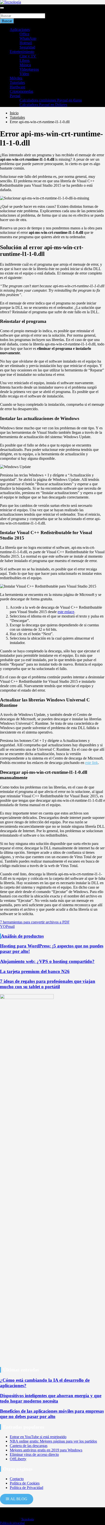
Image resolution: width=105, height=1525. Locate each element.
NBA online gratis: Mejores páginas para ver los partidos (53, 1441)
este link (91, 763)
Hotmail (26, 43)
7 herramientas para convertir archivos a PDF (35, 922)
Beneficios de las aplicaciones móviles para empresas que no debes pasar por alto (52, 1413)
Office (24, 34)
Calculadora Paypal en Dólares (43, 105)
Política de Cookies (25, 1483)
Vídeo (24, 74)
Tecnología (27, 1519)
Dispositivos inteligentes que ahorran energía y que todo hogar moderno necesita (50, 1398)
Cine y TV (28, 56)
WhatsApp (28, 38)
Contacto (17, 1479)
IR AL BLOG (16, 1499)
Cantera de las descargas (28, 1446)
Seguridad (27, 47)
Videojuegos (29, 69)
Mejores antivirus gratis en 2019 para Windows (46, 1450)
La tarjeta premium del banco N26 (35, 971)
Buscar (5, 11)
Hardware (17, 87)
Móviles (16, 78)
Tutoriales (17, 82)
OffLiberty (18, 1459)
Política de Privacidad (26, 1488)
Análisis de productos (22, 936)
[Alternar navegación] (2, 8)
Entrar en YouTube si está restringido (38, 1437)
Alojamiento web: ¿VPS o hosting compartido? (47, 961)
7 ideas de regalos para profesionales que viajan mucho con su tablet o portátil (47, 984)
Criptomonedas (21, 91)
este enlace (66, 612)
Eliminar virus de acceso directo (34, 1454)
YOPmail (7, 926)
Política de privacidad (12, 1523)
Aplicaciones (20, 29)
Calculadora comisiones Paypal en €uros (51, 100)
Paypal (15, 96)
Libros (25, 60)
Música (25, 65)
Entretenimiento (22, 52)
